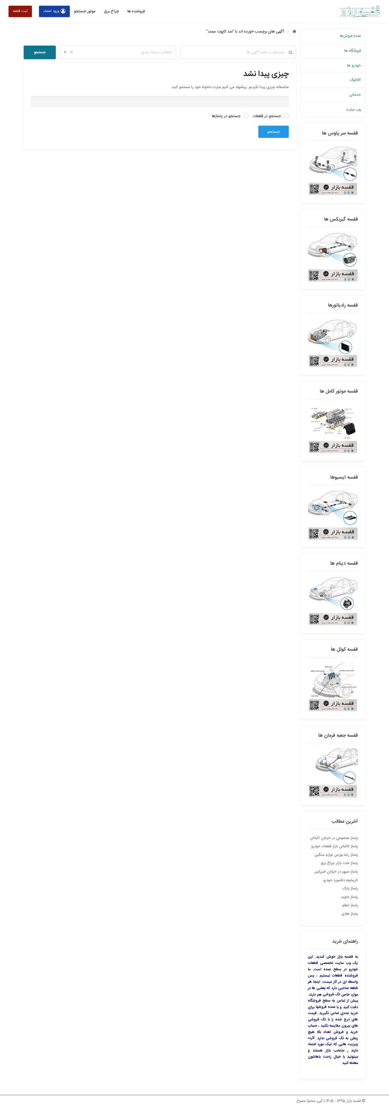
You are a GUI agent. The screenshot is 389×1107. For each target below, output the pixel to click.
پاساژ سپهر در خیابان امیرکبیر (336, 872)
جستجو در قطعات (267, 116)
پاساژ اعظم (350, 905)
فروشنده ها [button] (136, 11)
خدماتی (355, 95)
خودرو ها (354, 65)
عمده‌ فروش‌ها (350, 36)
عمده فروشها (325, 1007)
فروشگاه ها (352, 51)
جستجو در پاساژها (226, 116)
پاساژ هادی (349, 914)
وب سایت (353, 110)
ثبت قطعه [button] (20, 11)
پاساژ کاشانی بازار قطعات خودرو (334, 846)
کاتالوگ (355, 80)
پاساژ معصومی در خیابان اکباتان (334, 838)
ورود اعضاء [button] (51, 11)
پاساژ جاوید (349, 897)
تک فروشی (331, 994)
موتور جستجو (84, 11)
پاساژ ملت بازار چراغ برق (339, 863)
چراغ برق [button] (111, 11)
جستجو (40, 52)
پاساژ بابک (350, 888)
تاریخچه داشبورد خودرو (340, 880)
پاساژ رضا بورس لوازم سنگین (336, 855)
